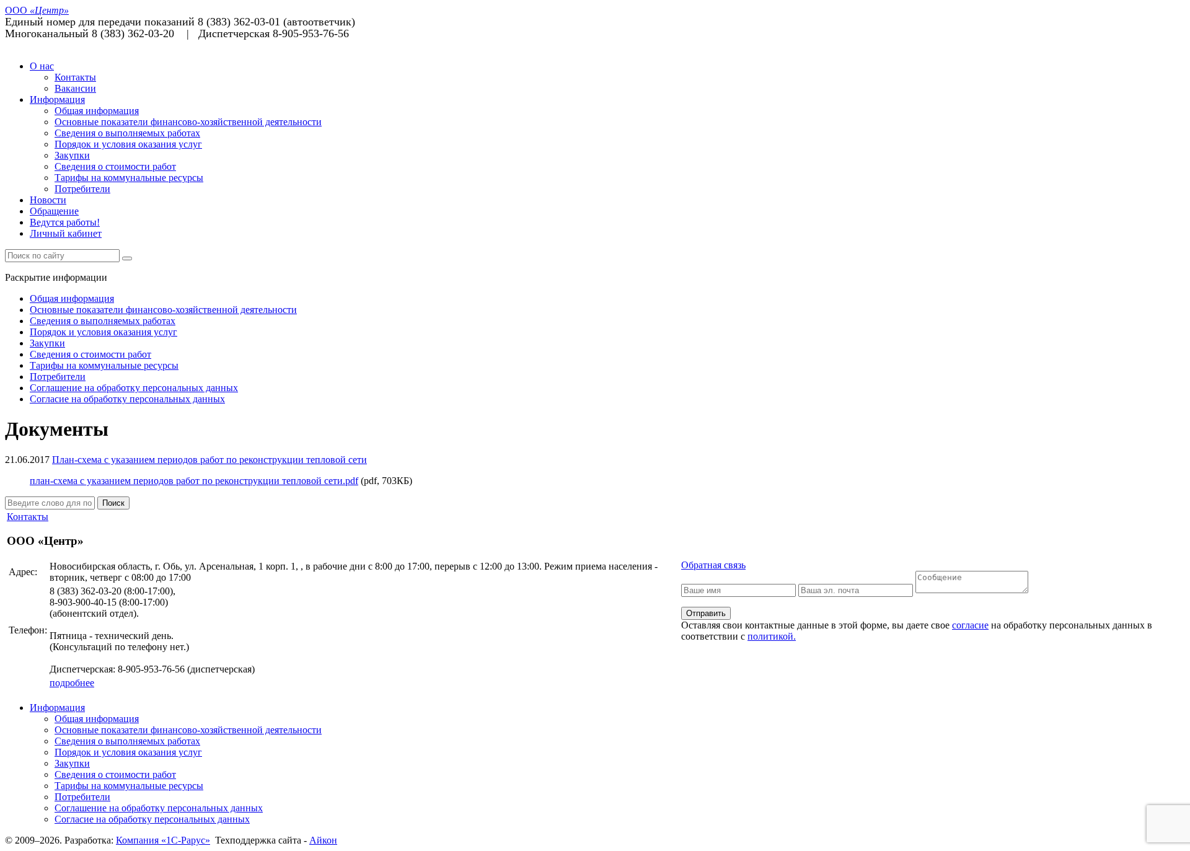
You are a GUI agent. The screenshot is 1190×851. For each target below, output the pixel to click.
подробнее (72, 682)
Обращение (54, 211)
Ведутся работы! (65, 222)
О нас (42, 66)
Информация (57, 99)
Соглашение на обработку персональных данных (134, 387)
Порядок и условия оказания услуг (128, 144)
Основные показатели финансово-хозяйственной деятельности (188, 122)
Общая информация (97, 110)
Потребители (82, 188)
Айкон (323, 840)
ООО (37, 10)
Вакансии (75, 88)
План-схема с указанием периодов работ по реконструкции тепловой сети (209, 459)
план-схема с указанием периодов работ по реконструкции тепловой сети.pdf (194, 480)
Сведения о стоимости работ (115, 166)
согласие (970, 625)
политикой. (771, 636)
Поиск (113, 503)
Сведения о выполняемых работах (127, 133)
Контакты (75, 77)
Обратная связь (713, 565)
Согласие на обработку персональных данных (127, 399)
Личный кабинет (66, 233)
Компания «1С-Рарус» (163, 840)
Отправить (706, 613)
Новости (48, 200)
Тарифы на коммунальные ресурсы (129, 177)
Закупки (72, 155)
